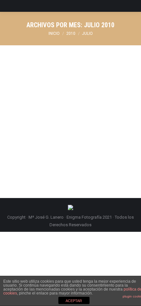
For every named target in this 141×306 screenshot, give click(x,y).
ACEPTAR (74, 301)
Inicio (54, 33)
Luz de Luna (31, 80)
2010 (70, 33)
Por (57, 91)
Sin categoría (27, 91)
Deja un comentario (33, 99)
